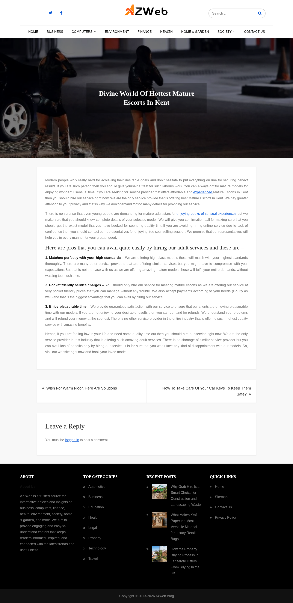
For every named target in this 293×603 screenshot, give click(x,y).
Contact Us (254, 31)
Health (166, 31)
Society (224, 31)
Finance (144, 31)
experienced (203, 192)
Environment (117, 31)
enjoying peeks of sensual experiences (206, 213)
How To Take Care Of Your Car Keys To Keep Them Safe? (206, 391)
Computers (82, 31)
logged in (72, 440)
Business (55, 31)
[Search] (260, 13)
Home (33, 31)
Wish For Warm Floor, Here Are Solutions (81, 388)
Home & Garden (195, 31)
